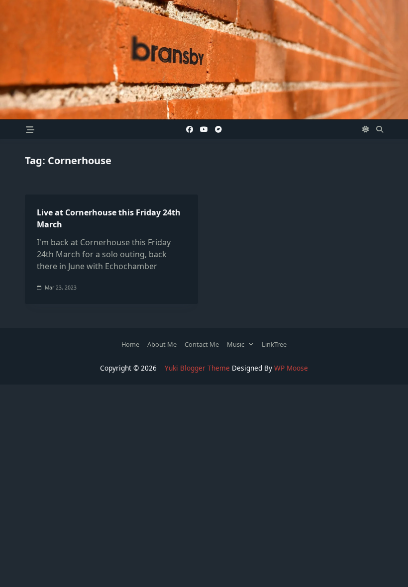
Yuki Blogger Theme (197, 368)
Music (235, 344)
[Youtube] (204, 129)
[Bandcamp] (218, 129)
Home (130, 344)
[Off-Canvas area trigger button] (30, 129)
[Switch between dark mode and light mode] (366, 129)
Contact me (202, 344)
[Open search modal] (379, 129)
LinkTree (274, 344)
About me (162, 344)
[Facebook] (189, 129)
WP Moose (291, 368)
